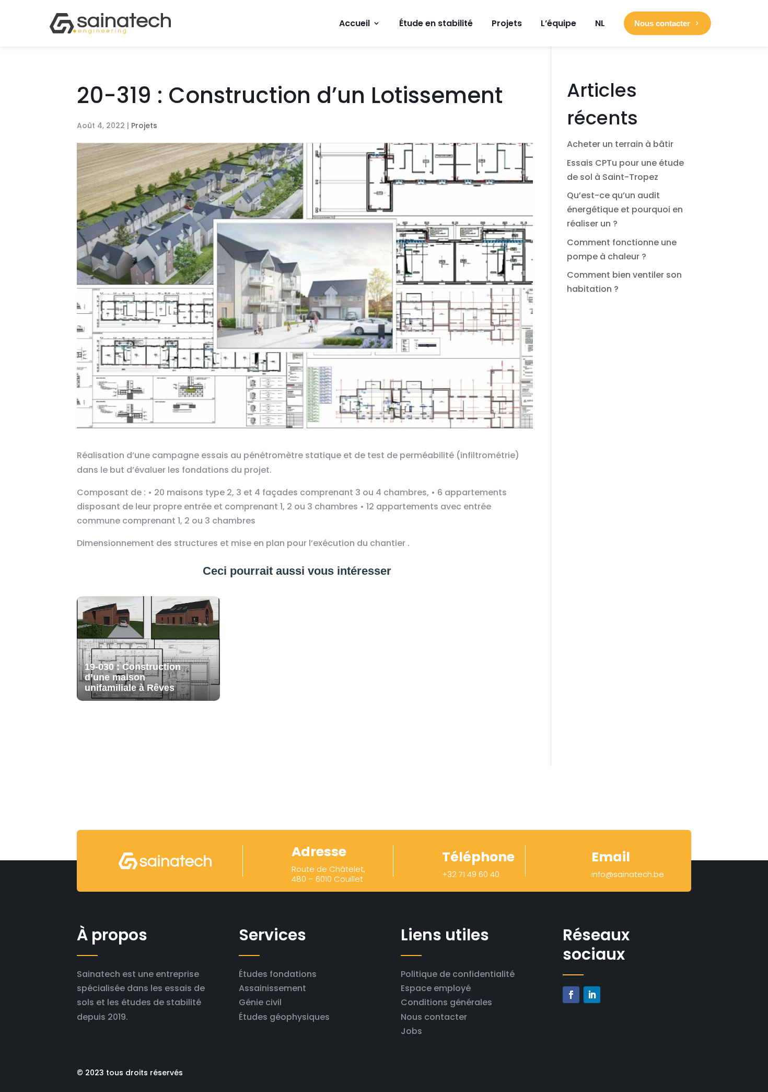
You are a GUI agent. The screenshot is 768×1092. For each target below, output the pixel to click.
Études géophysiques (284, 1017)
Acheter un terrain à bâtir (620, 144)
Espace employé (436, 988)
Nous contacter (434, 1017)
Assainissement (272, 988)
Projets (507, 23)
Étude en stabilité (436, 23)
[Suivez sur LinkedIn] (592, 994)
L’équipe (558, 23)
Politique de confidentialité (458, 974)
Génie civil (260, 1002)
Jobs (411, 1031)
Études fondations (278, 974)
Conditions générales (446, 1002)
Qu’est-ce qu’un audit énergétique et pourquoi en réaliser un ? (625, 209)
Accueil (354, 23)
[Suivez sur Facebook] (571, 994)
